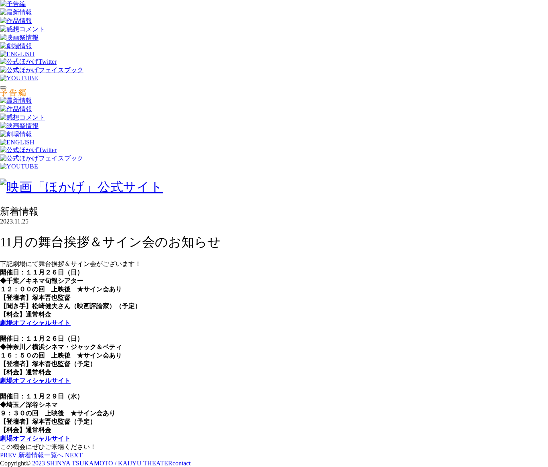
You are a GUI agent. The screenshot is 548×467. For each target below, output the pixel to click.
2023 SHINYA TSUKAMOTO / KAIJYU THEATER (102, 463)
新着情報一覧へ (40, 455)
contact (182, 463)
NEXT (74, 455)
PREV (8, 455)
